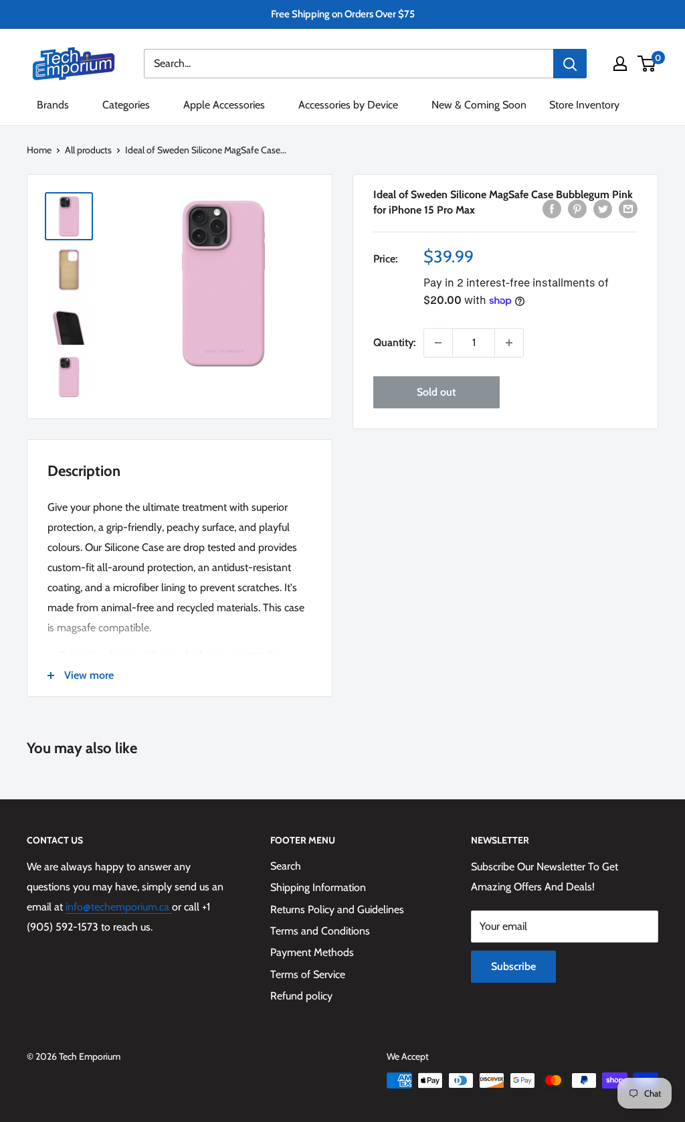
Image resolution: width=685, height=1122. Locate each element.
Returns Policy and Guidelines (337, 909)
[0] (647, 64)
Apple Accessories (224, 104)
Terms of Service (307, 974)
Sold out (436, 392)
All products (88, 150)
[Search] (570, 63)
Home (39, 150)
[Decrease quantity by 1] (438, 343)
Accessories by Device (348, 104)
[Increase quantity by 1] (509, 343)
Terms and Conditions (320, 931)
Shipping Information (318, 887)
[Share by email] (628, 208)
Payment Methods (312, 952)
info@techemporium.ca (119, 906)
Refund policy (301, 995)
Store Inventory (584, 104)
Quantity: (394, 342)
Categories (126, 104)
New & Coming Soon (478, 104)
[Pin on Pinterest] (577, 208)
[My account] (620, 63)
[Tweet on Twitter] (602, 208)
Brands (53, 104)
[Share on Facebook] (552, 208)
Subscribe (513, 966)
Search (285, 866)
